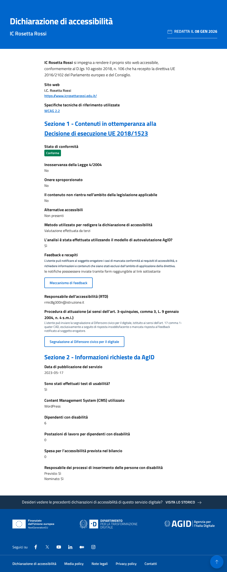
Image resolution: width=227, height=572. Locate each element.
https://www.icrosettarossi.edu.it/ (70, 95)
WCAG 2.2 (52, 110)
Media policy (74, 563)
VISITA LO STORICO (180, 502)
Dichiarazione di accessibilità (34, 563)
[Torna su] (216, 561)
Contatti (151, 563)
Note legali (100, 563)
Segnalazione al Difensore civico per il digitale (84, 341)
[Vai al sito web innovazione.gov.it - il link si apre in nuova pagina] (109, 524)
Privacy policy (126, 563)
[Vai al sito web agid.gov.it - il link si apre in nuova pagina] (189, 524)
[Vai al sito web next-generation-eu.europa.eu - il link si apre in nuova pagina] (33, 524)
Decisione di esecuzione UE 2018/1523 (96, 133)
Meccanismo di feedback (68, 282)
